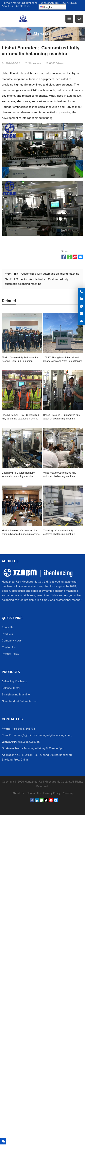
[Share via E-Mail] (80, 258)
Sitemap (68, 793)
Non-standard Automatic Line (20, 701)
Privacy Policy (10, 653)
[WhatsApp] (41, 801)
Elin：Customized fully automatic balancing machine (46, 273)
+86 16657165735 (66, 2)
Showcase (42, 34)
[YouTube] (51, 801)
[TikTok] (46, 801)
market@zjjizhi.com (25, 2)
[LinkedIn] (36, 801)
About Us (7, 627)
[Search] (79, 19)
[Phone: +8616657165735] (81, 291)
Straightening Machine (16, 694)
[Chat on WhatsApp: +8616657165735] (81, 306)
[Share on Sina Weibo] (75, 258)
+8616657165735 (29, 741)
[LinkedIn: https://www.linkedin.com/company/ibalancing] (81, 299)
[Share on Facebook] (64, 258)
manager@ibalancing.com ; (55, 735)
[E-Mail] (55, 801)
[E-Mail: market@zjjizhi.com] (81, 313)
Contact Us (9, 647)
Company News (12, 640)
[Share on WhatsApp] (69, 258)
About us (7, 6)
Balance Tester (11, 687)
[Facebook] (32, 801)
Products (7, 634)
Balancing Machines (14, 681)
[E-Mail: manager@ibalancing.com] (81, 321)
